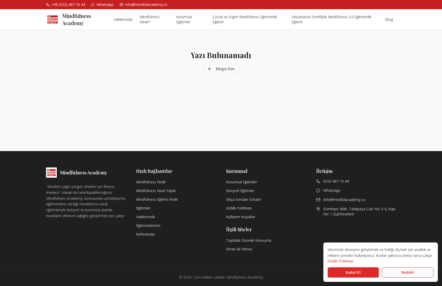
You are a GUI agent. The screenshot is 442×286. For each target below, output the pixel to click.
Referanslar (145, 234)
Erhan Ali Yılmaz (239, 249)
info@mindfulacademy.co (344, 199)
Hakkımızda (123, 19)
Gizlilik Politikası (239, 208)
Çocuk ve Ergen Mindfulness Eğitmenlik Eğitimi (245, 19)
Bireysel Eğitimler (240, 190)
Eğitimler (143, 208)
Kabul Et (353, 272)
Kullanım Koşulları (240, 216)
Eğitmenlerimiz (148, 225)
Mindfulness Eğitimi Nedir (157, 199)
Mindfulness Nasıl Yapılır (156, 190)
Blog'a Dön (225, 68)
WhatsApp (331, 190)
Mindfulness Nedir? (150, 19)
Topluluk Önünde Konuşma (248, 240)
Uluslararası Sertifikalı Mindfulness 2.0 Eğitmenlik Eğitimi (331, 19)
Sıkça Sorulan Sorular (243, 199)
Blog (389, 19)
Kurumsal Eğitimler (184, 19)
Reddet (407, 272)
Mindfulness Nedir (151, 181)
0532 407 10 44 (336, 181)
